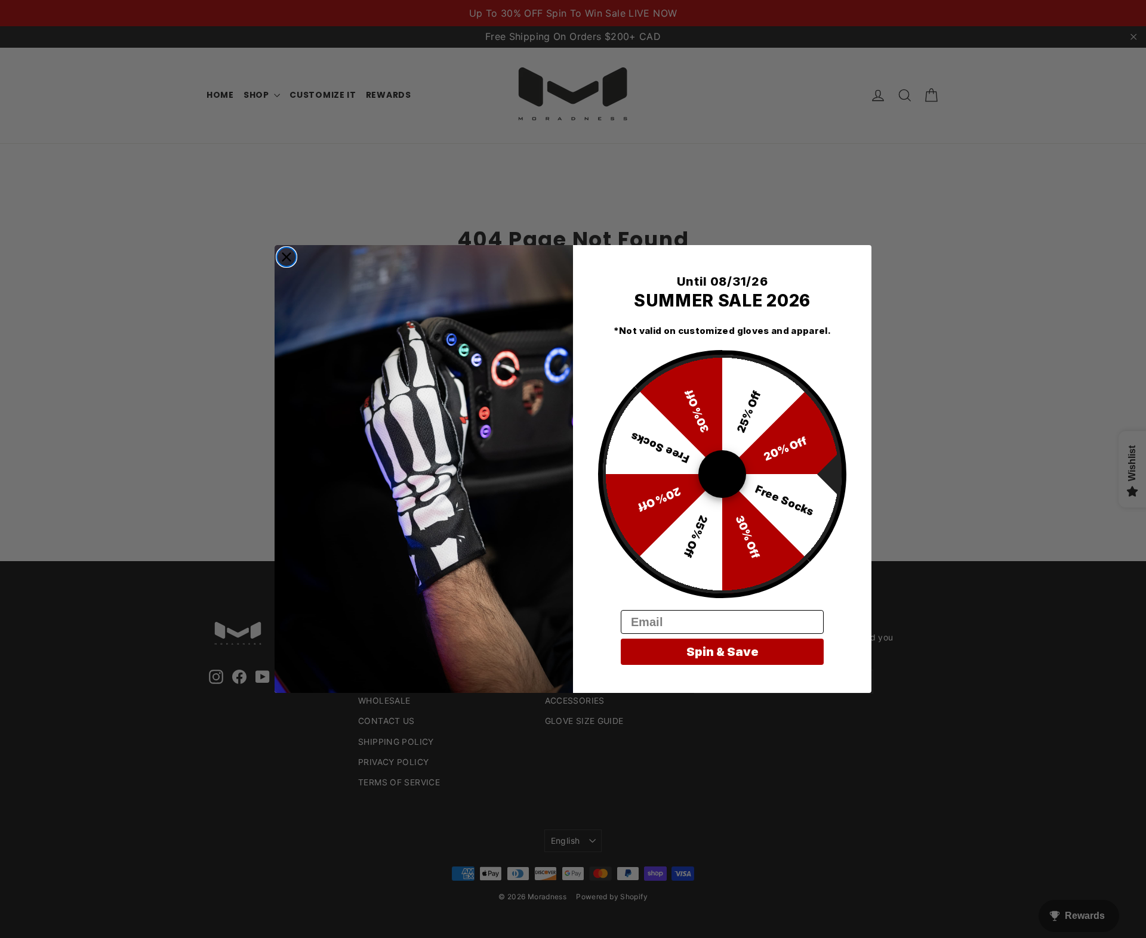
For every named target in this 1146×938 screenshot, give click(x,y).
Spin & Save (722, 652)
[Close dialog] (286, 257)
